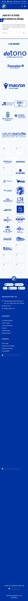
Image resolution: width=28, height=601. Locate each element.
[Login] (22, 6)
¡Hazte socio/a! (6, 323)
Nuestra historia (6, 333)
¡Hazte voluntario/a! (7, 325)
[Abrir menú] (24, 6)
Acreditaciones (6, 330)
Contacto (4, 328)
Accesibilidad (5, 351)
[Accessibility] (1, 20)
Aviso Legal (5, 343)
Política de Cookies (7, 348)
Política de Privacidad (8, 346)
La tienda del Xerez (7, 320)
